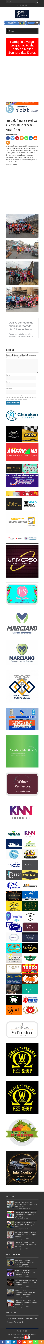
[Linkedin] (31, 138)
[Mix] (22, 138)
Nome (8, 375)
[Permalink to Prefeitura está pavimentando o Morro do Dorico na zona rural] (10, 1296)
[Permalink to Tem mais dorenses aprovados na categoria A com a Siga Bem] (10, 1266)
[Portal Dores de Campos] (22, 16)
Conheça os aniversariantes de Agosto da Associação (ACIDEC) (25, 1214)
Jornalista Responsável (15, 1322)
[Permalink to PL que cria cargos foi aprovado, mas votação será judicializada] (10, 1208)
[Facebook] (8, 138)
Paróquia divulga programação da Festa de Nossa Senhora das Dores (22, 47)
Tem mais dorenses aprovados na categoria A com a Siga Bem (24, 1262)
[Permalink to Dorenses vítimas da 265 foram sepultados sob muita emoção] (10, 1248)
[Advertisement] (22, 80)
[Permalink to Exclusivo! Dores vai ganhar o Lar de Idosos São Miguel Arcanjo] (10, 1238)
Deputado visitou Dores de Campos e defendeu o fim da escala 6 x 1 (26, 1303)
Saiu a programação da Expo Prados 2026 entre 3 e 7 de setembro (26, 1282)
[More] (8, 143)
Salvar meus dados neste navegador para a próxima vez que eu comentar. (21, 398)
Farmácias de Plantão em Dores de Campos (22, 1318)
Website (9, 389)
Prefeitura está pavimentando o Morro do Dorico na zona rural (25, 1292)
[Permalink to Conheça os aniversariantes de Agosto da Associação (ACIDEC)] (10, 1218)
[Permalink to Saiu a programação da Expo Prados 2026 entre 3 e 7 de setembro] (10, 1286)
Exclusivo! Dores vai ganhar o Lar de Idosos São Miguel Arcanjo (26, 1234)
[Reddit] (35, 138)
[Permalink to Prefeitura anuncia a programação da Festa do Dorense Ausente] (10, 1276)
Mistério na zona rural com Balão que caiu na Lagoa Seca (25, 1224)
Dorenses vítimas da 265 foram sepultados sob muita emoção (25, 1244)
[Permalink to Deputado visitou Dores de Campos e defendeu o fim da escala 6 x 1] (10, 1306)
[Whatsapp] (26, 138)
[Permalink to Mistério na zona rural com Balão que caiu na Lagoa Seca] (10, 1228)
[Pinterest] (17, 138)
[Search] (36, 2)
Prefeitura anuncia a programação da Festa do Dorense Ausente (25, 1272)
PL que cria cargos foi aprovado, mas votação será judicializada (26, 1204)
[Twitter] (12, 138)
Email (8, 382)
